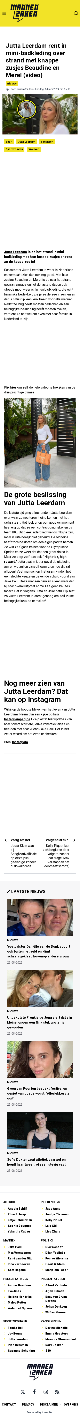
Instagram (20, 742)
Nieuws (12, 83)
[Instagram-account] (45, 1391)
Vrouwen (34, 149)
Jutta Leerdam (26, 141)
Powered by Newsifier (40, 1412)
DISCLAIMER (49, 1404)
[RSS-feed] (57, 1391)
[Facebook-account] (34, 1391)
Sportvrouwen (14, 149)
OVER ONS (71, 1404)
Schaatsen (47, 141)
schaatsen (12, 522)
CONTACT (9, 1404)
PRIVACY (28, 1404)
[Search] (75, 13)
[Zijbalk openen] (4, 13)
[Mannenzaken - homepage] (24, 13)
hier (13, 387)
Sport (9, 141)
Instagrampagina (17, 719)
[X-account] (22, 1391)
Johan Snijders (25, 89)
